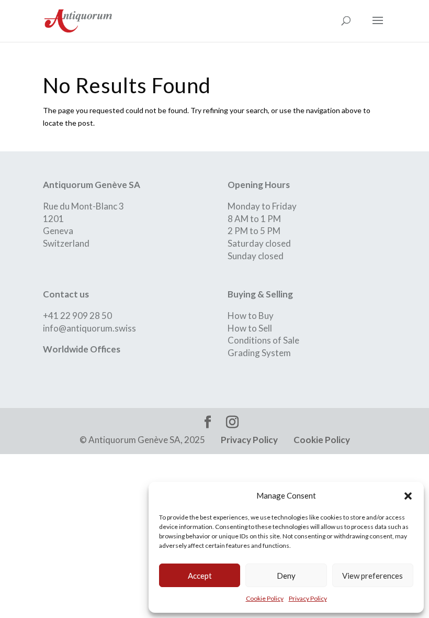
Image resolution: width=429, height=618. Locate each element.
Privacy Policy (308, 598)
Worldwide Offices (81, 349)
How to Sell (250, 328)
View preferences (372, 575)
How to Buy (251, 315)
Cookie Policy (265, 598)
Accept (200, 575)
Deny (286, 575)
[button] (408, 496)
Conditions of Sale (263, 340)
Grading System (259, 352)
